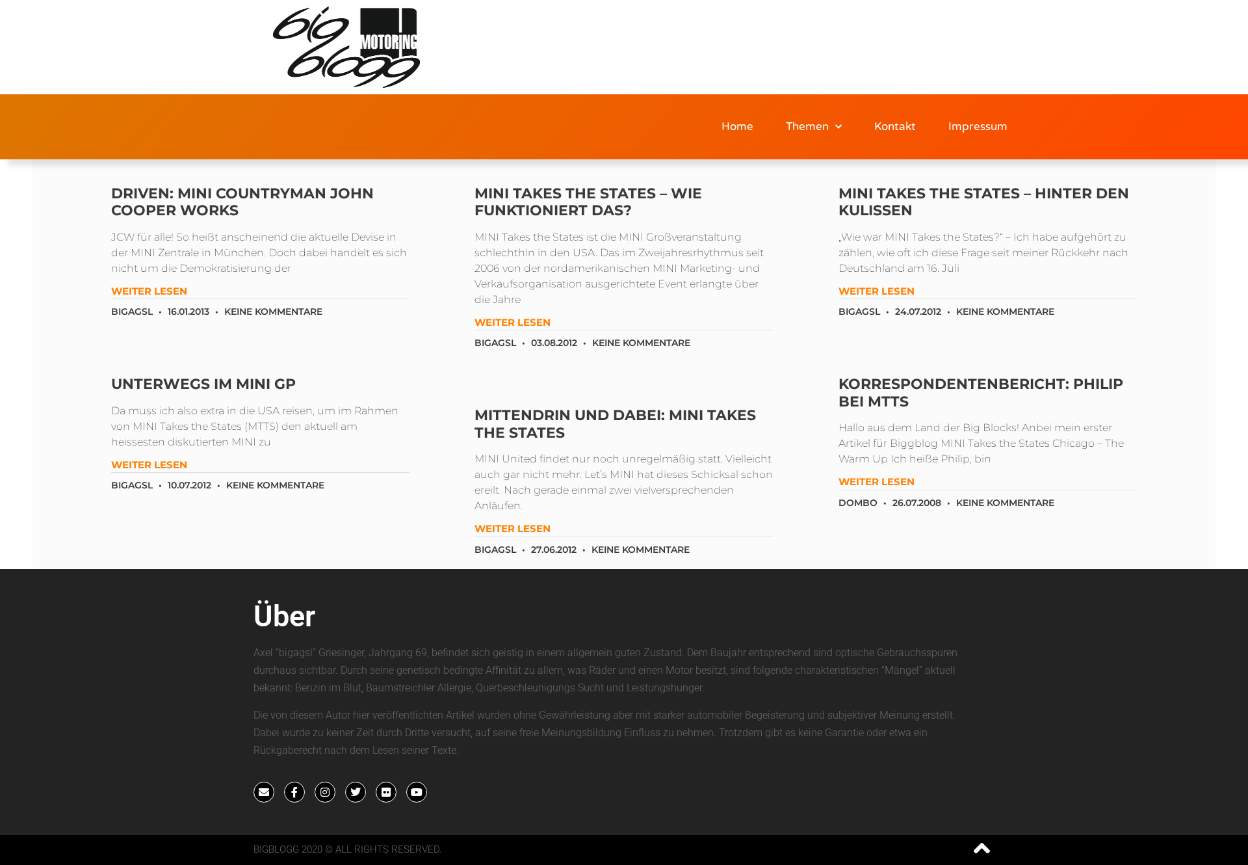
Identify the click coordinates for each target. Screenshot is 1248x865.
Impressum (978, 126)
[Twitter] (355, 792)
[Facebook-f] (294, 792)
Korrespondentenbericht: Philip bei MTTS (980, 392)
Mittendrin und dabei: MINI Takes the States (615, 423)
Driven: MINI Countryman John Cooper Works (242, 202)
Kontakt (895, 126)
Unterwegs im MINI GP (203, 384)
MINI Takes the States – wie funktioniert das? (588, 202)
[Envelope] (264, 792)
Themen (807, 126)
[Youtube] (416, 792)
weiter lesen (149, 291)
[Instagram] (325, 792)
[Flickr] (386, 792)
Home (737, 126)
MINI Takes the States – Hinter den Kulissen (983, 202)
